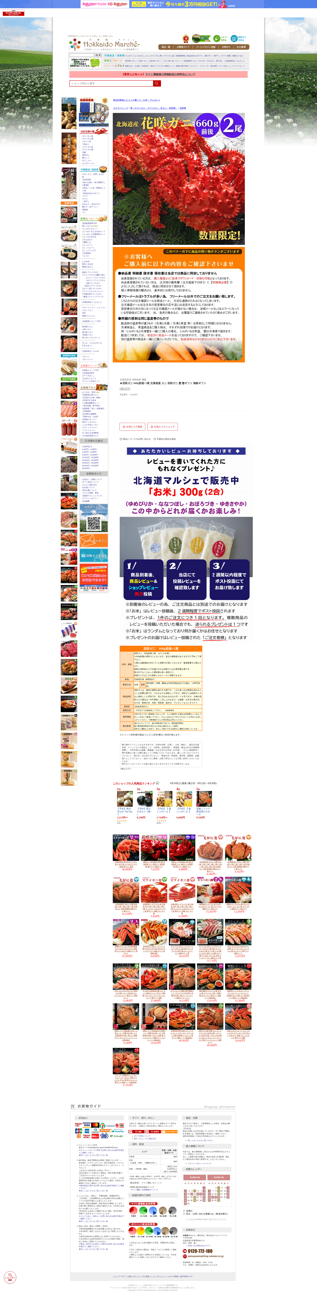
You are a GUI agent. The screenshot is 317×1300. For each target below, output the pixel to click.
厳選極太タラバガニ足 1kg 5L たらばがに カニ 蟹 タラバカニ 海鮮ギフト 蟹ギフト (210, 906)
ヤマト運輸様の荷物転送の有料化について (170, 74)
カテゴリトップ (120, 108)
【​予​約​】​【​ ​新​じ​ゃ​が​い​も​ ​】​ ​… (164, 811)
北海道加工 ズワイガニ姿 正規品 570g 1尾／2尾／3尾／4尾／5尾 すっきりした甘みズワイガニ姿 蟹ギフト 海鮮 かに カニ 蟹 (154, 908)
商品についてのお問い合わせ (137, 439)
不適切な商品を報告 (166, 439)
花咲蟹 (183, 108)
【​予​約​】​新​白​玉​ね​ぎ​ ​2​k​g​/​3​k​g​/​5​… (124, 811)
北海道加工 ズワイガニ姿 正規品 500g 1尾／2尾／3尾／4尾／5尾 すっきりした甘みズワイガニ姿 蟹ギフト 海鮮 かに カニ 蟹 (182, 908)
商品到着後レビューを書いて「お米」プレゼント (136, 100)
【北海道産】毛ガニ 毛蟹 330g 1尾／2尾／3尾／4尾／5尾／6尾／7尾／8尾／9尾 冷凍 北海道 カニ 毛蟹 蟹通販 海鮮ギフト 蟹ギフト (210, 866)
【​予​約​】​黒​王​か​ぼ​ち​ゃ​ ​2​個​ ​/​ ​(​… (144, 811)
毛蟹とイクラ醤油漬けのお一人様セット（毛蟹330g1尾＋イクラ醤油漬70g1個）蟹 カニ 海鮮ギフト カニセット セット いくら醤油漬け (126, 1035)
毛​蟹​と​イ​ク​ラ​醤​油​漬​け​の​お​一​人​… (203, 811)
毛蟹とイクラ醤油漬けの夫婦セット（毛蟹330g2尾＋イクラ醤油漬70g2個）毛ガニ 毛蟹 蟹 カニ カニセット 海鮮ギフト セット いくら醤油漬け (154, 1035)
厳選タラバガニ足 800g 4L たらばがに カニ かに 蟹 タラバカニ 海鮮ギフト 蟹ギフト (238, 906)
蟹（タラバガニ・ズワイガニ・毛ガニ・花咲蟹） (153, 108)
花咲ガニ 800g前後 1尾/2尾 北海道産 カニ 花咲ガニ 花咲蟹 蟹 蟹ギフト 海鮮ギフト (154, 864)
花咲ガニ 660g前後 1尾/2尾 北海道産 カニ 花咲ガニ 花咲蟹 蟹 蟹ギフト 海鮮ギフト (182, 864)
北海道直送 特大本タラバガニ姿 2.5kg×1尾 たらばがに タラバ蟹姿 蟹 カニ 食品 (126, 864)
